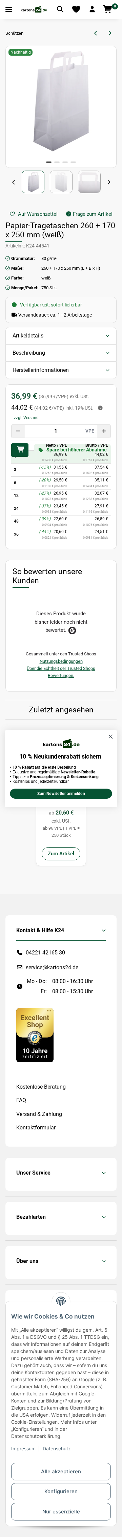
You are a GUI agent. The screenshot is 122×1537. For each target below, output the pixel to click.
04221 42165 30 (45, 952)
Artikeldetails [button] (28, 335)
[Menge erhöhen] (103, 431)
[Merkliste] (76, 9)
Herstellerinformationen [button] (41, 370)
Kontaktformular (36, 1127)
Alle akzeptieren (61, 1471)
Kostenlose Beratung (41, 1087)
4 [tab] (73, 162)
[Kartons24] (33, 9)
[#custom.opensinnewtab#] (35, 1035)
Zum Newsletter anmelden (61, 793)
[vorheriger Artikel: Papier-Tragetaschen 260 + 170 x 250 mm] (96, 33)
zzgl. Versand (26, 417)
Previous (13, 182)
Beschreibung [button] (29, 353)
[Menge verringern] (18, 431)
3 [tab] (65, 162)
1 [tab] (49, 162)
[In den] (19, 450)
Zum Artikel (61, 854)
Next (108, 182)
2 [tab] (57, 162)
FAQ (21, 1100)
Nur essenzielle (61, 1511)
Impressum (23, 1448)
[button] (92, 9)
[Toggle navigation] (8, 9)
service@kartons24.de (52, 967)
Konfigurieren (61, 1491)
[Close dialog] (110, 736)
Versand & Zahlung (39, 1114)
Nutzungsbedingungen (61, 661)
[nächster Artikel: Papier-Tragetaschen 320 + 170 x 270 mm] (110, 33)
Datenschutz (57, 1448)
